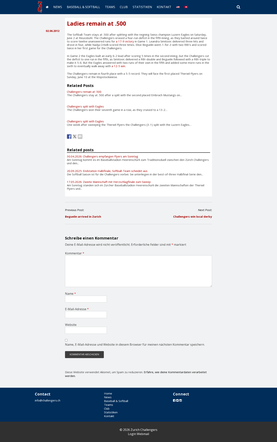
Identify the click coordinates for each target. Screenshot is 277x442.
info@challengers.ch (47, 400)
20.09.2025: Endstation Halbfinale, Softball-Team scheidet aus (107, 171)
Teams (110, 7)
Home (108, 393)
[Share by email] (80, 136)
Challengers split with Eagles (85, 106)
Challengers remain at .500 (84, 92)
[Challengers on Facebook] (174, 400)
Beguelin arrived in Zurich (83, 216)
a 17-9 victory (125, 41)
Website (71, 325)
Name (70, 294)
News (57, 7)
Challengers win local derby (192, 216)
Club (124, 7)
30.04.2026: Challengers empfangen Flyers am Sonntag (102, 156)
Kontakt (164, 7)
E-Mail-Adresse (77, 309)
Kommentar (74, 253)
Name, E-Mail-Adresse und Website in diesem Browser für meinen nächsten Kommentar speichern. (135, 344)
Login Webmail (138, 434)
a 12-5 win (118, 66)
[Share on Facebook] (69, 136)
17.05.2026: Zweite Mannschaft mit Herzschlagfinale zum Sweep (109, 182)
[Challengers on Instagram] (180, 400)
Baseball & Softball (83, 7)
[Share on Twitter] (74, 136)
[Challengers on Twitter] (177, 400)
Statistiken (142, 7)
